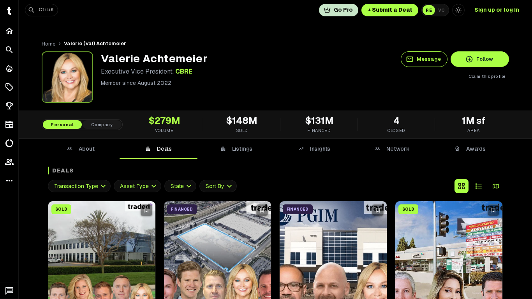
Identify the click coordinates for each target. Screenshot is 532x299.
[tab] (81, 149)
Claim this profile (487, 76)
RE (429, 10)
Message (429, 59)
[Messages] (9, 291)
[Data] (9, 143)
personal (62, 124)
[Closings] (9, 68)
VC (441, 10)
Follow (484, 59)
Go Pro (343, 9)
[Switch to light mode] (458, 10)
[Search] (9, 50)
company (102, 124)
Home (48, 43)
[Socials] (9, 162)
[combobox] (79, 186)
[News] (9, 124)
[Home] (9, 31)
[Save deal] (146, 210)
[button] (9, 87)
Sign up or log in (496, 9)
